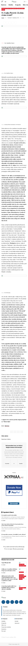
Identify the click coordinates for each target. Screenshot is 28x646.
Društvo (4, 8)
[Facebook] (7, 462)
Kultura (10, 8)
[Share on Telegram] (18, 431)
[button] (2, 2)
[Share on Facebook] (4, 23)
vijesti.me (7, 426)
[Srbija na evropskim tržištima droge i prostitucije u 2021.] (23, 570)
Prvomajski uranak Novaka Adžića (9, 515)
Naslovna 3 (21, 8)
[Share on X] (7, 23)
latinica (9, 439)
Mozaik (15, 8)
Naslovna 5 (22, 587)
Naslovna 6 (22, 565)
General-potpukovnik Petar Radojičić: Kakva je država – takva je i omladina (8, 587)
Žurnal (2, 17)
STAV (3, 9)
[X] (14, 462)
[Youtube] (20, 462)
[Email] (10, 23)
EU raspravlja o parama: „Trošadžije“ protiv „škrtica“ (13, 534)
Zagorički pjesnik (6, 562)
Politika (22, 577)
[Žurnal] (14, 1)
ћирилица (3, 439)
